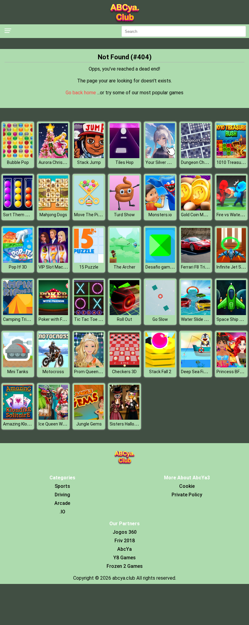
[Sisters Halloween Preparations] (124, 418)
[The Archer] (124, 261)
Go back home (81, 92)
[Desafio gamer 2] (160, 261)
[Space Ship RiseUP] (231, 313)
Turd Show (124, 214)
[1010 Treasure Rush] (231, 156)
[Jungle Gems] (89, 418)
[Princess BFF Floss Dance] (231, 365)
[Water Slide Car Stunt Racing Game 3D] (195, 313)
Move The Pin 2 (89, 214)
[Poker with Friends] (53, 313)
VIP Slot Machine (55, 267)
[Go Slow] (160, 313)
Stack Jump (89, 162)
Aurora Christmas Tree (61, 162)
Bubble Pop (18, 162)
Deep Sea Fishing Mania (204, 371)
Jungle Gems (89, 424)
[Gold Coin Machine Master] (195, 208)
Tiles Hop (124, 162)
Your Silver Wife (160, 162)
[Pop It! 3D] (17, 261)
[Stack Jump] (89, 156)
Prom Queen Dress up (95, 371)
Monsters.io (160, 214)
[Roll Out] (124, 313)
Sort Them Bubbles (22, 214)
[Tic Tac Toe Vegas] (89, 313)
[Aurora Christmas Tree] (53, 156)
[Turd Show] (124, 208)
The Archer (124, 267)
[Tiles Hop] (124, 156)
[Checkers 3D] (124, 365)
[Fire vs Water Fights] (231, 208)
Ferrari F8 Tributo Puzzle (204, 267)
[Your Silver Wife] (160, 156)
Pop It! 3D (18, 267)
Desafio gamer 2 (161, 267)
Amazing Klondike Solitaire (28, 424)
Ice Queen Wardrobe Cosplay (66, 424)
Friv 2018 (124, 540)
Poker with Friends (56, 319)
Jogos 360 (125, 532)
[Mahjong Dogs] (53, 208)
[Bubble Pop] (17, 156)
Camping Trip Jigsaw (23, 319)
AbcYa (124, 549)
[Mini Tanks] (17, 365)
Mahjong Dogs (53, 214)
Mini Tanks (17, 371)
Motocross (53, 371)
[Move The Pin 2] (89, 208)
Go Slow (160, 319)
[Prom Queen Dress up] (89, 365)
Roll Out (124, 319)
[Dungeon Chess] (195, 156)
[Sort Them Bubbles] (17, 208)
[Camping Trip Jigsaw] (17, 313)
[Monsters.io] (160, 208)
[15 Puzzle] (89, 261)
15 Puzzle (88, 267)
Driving (62, 495)
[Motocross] (53, 365)
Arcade (62, 503)
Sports (62, 486)
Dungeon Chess (196, 162)
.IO (62, 512)
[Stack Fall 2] (160, 365)
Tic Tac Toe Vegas (92, 319)
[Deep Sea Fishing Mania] (195, 365)
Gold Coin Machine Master (206, 214)
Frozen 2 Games (125, 566)
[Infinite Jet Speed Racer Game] (231, 261)
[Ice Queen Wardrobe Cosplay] (53, 418)
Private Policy (187, 495)
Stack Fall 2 (160, 371)
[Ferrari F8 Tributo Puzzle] (195, 261)
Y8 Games (124, 558)
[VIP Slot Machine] (53, 261)
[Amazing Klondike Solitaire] (17, 418)
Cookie (187, 486)
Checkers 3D (124, 371)
